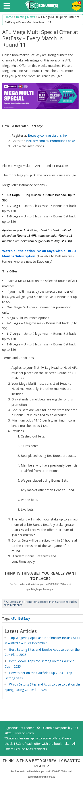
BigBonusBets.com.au (20, 728)
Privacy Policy (24, 733)
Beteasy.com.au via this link (47, 135)
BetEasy (24, 618)
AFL (13, 618)
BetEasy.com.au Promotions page (50, 141)
